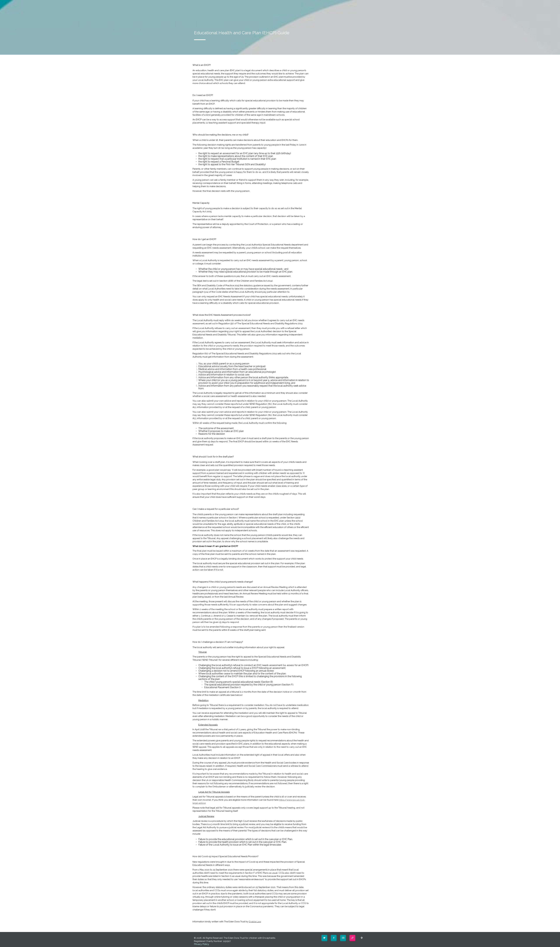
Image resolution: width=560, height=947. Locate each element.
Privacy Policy (201, 944)
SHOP (346, 5)
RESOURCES (333, 5)
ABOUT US (261, 5)
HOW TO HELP (315, 5)
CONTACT (361, 5)
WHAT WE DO (277, 5)
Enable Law (255, 921)
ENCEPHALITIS (297, 5)
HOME (246, 5)
